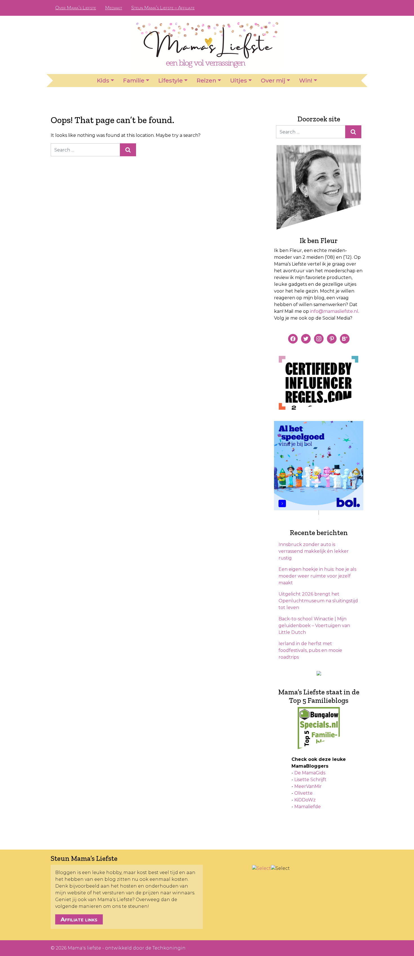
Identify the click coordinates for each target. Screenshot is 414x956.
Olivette (303, 793)
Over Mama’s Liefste (75, 7)
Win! (305, 80)
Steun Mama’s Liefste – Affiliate (163, 7)
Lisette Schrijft (310, 779)
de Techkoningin (165, 948)
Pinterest (336, 8)
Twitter (354, 8)
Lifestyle (170, 80)
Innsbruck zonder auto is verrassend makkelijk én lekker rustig (314, 551)
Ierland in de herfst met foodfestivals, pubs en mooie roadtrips (310, 650)
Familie (133, 80)
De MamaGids (309, 773)
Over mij (273, 80)
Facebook (327, 8)
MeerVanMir (308, 786)
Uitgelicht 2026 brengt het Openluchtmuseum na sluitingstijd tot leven (318, 600)
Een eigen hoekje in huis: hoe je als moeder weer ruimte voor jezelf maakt (317, 576)
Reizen (206, 80)
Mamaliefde (307, 806)
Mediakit (113, 7)
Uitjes (238, 80)
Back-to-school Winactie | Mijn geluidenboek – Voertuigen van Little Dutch (314, 625)
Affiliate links (79, 919)
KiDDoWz (305, 800)
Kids (103, 80)
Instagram (345, 8)
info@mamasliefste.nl (334, 311)
